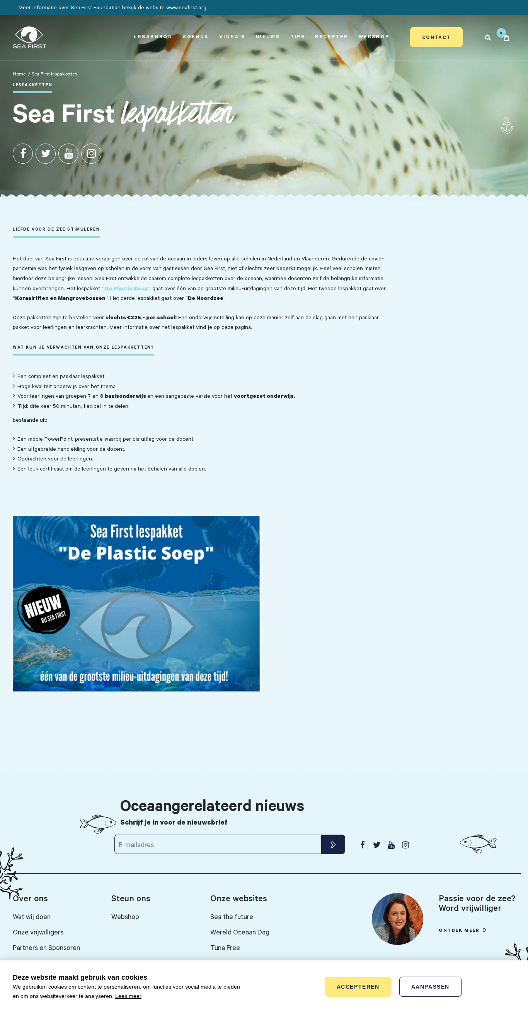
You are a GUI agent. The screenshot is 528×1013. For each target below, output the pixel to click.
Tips (297, 36)
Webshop (374, 36)
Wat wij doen (32, 916)
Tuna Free (225, 947)
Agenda (195, 36)
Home (19, 73)
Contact (436, 37)
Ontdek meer (459, 930)
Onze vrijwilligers (38, 931)
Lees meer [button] (128, 996)
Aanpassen (430, 987)
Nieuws (267, 36)
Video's (232, 36)
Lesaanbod (153, 36)
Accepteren (358, 987)
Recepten (331, 36)
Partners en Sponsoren (46, 947)
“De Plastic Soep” (126, 288)
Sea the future (231, 916)
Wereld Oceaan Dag (239, 931)
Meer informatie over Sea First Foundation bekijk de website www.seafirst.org (112, 7)
